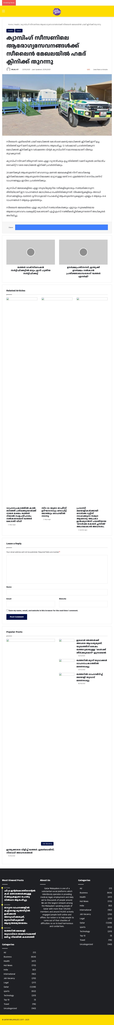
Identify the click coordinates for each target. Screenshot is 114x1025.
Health (16, 24)
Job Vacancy (9, 978)
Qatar (19, 30)
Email (8, 599)
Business (8, 956)
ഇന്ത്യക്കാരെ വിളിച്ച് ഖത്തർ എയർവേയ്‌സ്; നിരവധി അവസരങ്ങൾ (30, 851)
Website (62, 599)
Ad (5, 952)
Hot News (8, 965)
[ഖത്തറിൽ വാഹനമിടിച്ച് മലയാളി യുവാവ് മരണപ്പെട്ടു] (66, 678)
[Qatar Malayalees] (57, 12)
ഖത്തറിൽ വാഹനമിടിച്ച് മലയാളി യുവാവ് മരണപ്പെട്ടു (89, 677)
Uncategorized (10, 1008)
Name (9, 587)
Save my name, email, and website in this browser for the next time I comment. (43, 610)
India (6, 969)
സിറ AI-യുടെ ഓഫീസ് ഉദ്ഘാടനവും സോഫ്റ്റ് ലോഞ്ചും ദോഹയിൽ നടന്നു (54, 512)
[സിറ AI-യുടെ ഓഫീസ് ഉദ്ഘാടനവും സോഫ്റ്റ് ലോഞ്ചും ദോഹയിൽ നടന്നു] (57, 401)
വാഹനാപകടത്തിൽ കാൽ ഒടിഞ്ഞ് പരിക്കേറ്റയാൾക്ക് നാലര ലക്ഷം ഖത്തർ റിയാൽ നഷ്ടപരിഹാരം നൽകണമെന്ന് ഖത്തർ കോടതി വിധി (21, 515)
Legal (6, 982)
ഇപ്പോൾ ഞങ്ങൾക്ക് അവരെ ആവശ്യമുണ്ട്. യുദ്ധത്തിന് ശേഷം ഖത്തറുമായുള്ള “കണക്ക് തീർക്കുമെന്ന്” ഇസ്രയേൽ (91, 646)
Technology (9, 995)
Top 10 (6, 999)
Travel (6, 1004)
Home (10, 24)
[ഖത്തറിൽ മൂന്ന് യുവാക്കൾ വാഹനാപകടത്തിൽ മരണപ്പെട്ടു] (66, 664)
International (9, 974)
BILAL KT (15, 69)
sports (6, 991)
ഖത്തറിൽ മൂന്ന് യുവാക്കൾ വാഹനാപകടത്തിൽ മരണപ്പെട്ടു (91, 663)
